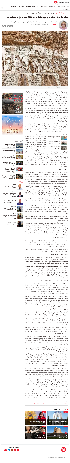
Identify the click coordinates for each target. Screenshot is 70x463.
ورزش (38, 6)
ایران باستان (36, 402)
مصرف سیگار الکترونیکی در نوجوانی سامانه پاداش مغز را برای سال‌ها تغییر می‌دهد (8, 157)
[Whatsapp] (10, 26)
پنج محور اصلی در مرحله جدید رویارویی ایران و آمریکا (10, 208)
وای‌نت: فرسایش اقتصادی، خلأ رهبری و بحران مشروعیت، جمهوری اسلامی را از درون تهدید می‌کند (9, 170)
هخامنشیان (42, 402)
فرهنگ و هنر (28, 6)
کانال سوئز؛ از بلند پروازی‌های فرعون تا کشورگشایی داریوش (54, 142)
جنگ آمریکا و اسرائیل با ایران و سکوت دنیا (9, 151)
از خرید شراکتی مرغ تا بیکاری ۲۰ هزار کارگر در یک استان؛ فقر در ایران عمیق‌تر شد (8, 177)
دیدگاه (45, 6)
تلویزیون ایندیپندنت (65, 9)
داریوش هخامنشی (54, 402)
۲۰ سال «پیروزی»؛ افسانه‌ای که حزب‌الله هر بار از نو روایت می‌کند (9, 201)
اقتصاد (33, 6)
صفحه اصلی (65, 13)
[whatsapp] (5, 450)
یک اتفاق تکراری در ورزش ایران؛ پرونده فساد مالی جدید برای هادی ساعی (9, 163)
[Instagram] (12, 450)
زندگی (42, 6)
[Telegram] (9, 450)
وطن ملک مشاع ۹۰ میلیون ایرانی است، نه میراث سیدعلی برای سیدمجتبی (9, 195)
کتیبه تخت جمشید (64, 403)
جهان (59, 6)
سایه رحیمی (54, 24)
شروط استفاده (63, 453)
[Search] (2, 8)
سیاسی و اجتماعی (52, 6)
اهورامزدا (57, 403)
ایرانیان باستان (36, 403)
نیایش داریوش (42, 403)
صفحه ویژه (13, 6)
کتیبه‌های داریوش (30, 402)
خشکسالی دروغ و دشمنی (51, 403)
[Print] (3, 26)
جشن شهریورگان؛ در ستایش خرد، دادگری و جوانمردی (37, 422)
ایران (68, 6)
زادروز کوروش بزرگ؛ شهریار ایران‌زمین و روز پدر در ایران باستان (58, 436)
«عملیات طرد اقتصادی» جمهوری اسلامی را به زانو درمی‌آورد (9, 223)
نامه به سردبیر (40, 453)
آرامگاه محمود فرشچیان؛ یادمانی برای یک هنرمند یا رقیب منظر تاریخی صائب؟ (58, 422)
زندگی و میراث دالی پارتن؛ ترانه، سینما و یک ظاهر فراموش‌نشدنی (36, 436)
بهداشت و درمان (20, 6)
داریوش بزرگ (47, 402)
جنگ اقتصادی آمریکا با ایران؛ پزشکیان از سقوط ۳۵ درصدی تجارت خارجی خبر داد (9, 146)
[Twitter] (8, 26)
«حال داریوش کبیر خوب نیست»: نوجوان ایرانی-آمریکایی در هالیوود (54, 137)
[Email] (5, 26)
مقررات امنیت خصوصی (50, 453)
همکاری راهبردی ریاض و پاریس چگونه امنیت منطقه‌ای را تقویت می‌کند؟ (9, 217)
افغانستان (63, 6)
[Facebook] (12, 26)
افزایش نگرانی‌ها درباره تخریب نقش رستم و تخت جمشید (54, 147)
